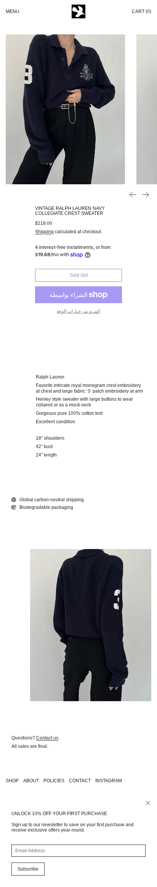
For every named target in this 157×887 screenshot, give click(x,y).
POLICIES (53, 780)
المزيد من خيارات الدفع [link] (78, 311)
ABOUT (31, 780)
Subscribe (28, 869)
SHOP (12, 780)
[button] (65, 109)
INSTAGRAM (108, 780)
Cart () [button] (141, 11)
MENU (12, 11)
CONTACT (80, 780)
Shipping (44, 231)
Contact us (47, 738)
